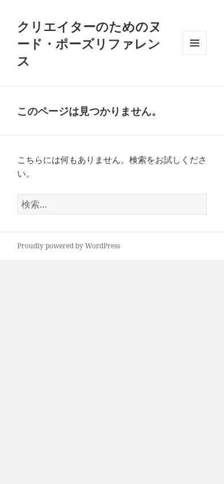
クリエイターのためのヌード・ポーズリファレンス (89, 43)
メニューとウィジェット (194, 54)
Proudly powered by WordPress (68, 246)
